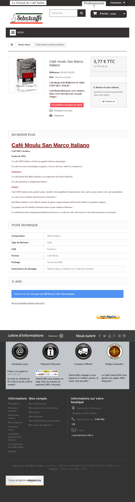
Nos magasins (15, 422)
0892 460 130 (13, 374)
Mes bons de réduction (40, 425)
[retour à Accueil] (12, 45)
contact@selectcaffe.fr (82, 435)
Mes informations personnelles (44, 421)
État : (52, 77)
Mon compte (38, 398)
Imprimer (59, 115)
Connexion (115, 2)
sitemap (12, 451)
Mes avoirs (34, 412)
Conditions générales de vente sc (14, 437)
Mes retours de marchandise (43, 408)
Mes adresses (36, 416)
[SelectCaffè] (26, 18)
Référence (54, 72)
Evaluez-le (109, 101)
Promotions (14, 403)
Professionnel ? (94, 4)
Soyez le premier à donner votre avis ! (28, 303)
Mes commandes (37, 403)
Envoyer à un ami (63, 110)
